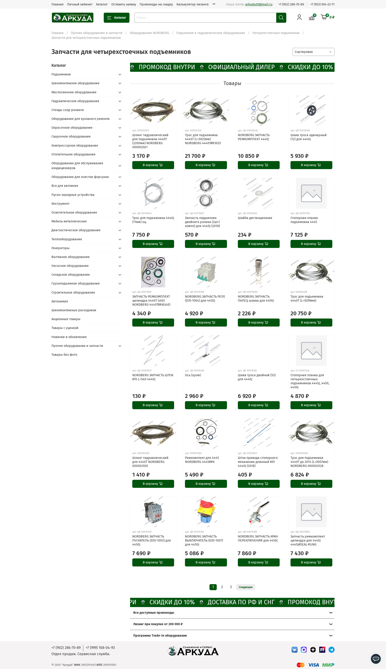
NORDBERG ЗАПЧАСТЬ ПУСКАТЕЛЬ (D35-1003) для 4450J (151, 540)
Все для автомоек (64, 186)
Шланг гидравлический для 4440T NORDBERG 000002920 (150, 462)
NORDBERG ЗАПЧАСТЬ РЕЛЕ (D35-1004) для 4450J (205, 298)
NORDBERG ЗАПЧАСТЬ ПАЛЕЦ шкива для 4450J (256, 298)
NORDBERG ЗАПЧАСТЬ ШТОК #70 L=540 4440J (152, 377)
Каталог (102, 4)
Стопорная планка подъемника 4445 (304, 220)
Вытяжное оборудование (70, 257)
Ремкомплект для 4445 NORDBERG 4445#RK (202, 460)
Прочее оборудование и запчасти (96, 33)
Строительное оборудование (73, 292)
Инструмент (60, 204)
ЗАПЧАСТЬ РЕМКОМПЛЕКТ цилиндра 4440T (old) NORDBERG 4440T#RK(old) (151, 300)
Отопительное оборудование (73, 154)
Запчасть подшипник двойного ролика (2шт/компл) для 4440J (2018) (202, 222)
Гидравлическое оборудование (75, 101)
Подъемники (61, 74)
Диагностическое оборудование (76, 230)
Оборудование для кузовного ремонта (80, 119)
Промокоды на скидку (156, 4)
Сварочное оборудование (71, 136)
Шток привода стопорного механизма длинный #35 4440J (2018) (258, 462)
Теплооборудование (66, 239)
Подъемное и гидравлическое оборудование (210, 33)
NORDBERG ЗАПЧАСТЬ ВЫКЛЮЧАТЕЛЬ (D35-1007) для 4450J (204, 540)
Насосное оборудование (70, 266)
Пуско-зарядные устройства (72, 195)
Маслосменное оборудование (73, 92)
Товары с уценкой (64, 328)
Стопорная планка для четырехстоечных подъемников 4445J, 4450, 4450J (310, 381)
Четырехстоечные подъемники (276, 33)
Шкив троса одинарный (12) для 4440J (309, 137)
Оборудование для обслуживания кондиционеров (77, 165)
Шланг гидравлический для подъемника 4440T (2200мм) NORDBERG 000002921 (150, 141)
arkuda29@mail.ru (258, 4)
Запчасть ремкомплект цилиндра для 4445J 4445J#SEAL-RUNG (308, 540)
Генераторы (60, 248)
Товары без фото (64, 355)
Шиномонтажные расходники (73, 310)
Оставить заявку (123, 4)
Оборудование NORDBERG (149, 33)
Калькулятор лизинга (193, 4)
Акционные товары (65, 319)
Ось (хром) (193, 375)
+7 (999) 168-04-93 (100, 647)
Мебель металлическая (69, 221)
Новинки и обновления (69, 337)
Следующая (246, 587)
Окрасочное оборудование (71, 127)
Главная (57, 4)
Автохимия (59, 301)
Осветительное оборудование (74, 212)
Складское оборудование (70, 274)
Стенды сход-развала (67, 110)
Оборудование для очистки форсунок (80, 177)
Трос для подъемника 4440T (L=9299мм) (307, 298)
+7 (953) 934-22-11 (322, 4)
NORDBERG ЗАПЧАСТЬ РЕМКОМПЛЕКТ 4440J (254, 137)
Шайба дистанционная (255, 218)
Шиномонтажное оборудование (75, 83)
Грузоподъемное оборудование (75, 283)
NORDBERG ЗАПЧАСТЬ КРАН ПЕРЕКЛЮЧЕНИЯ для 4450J (258, 538)
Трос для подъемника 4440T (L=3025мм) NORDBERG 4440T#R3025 (203, 139)
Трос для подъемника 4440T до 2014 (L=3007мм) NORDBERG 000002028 (309, 462)
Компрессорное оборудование (74, 145)
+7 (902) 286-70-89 (291, 4)
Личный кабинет (79, 4)
